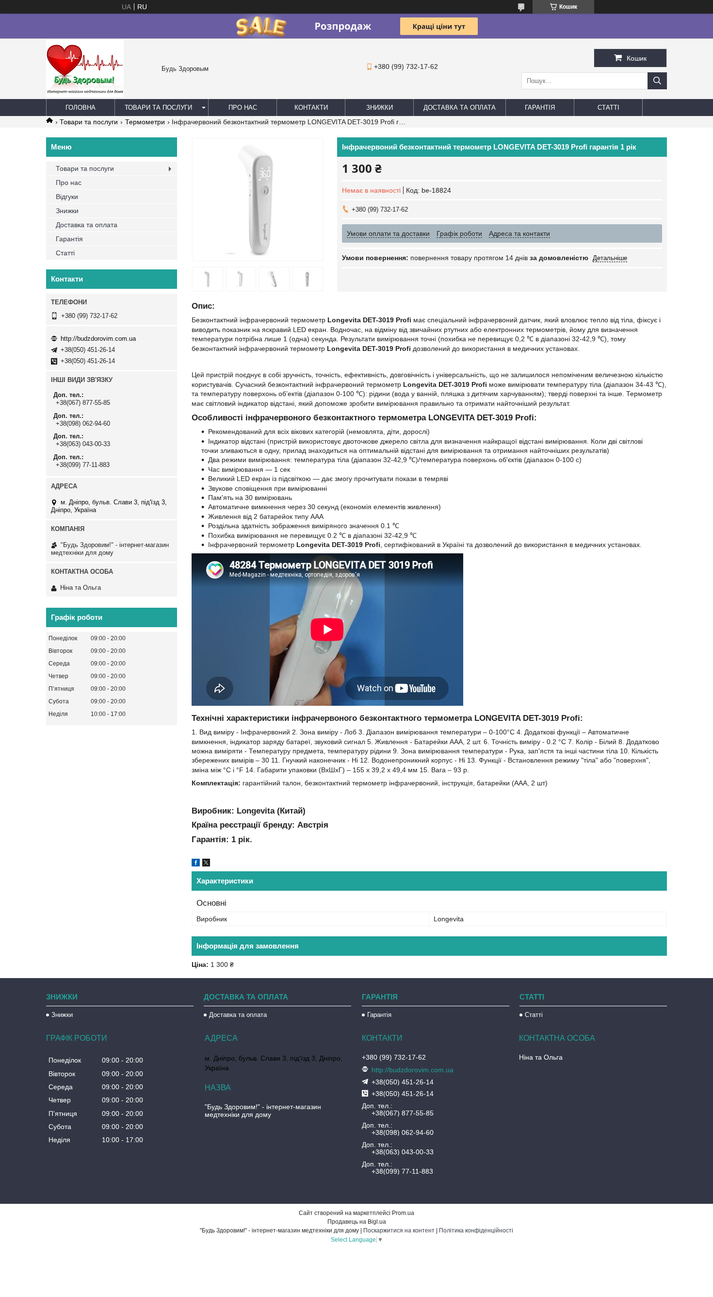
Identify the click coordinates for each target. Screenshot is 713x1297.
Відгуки (67, 196)
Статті (608, 107)
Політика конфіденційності (476, 1230)
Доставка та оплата (459, 107)
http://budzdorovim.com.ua (98, 338)
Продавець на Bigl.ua (356, 1221)
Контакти (311, 107)
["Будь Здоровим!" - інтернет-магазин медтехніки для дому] (85, 95)
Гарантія (540, 107)
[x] (206, 864)
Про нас (242, 107)
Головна (80, 107)
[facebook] (196, 864)
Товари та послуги (158, 107)
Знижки (379, 107)
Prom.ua (403, 1213)
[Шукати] (657, 80)
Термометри (145, 122)
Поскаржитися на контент (399, 1230)
